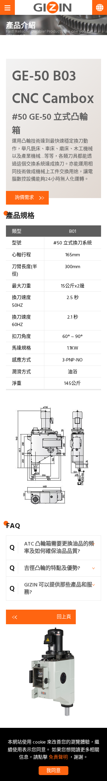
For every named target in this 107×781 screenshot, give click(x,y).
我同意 (53, 770)
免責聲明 (58, 757)
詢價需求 (24, 197)
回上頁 (64, 617)
